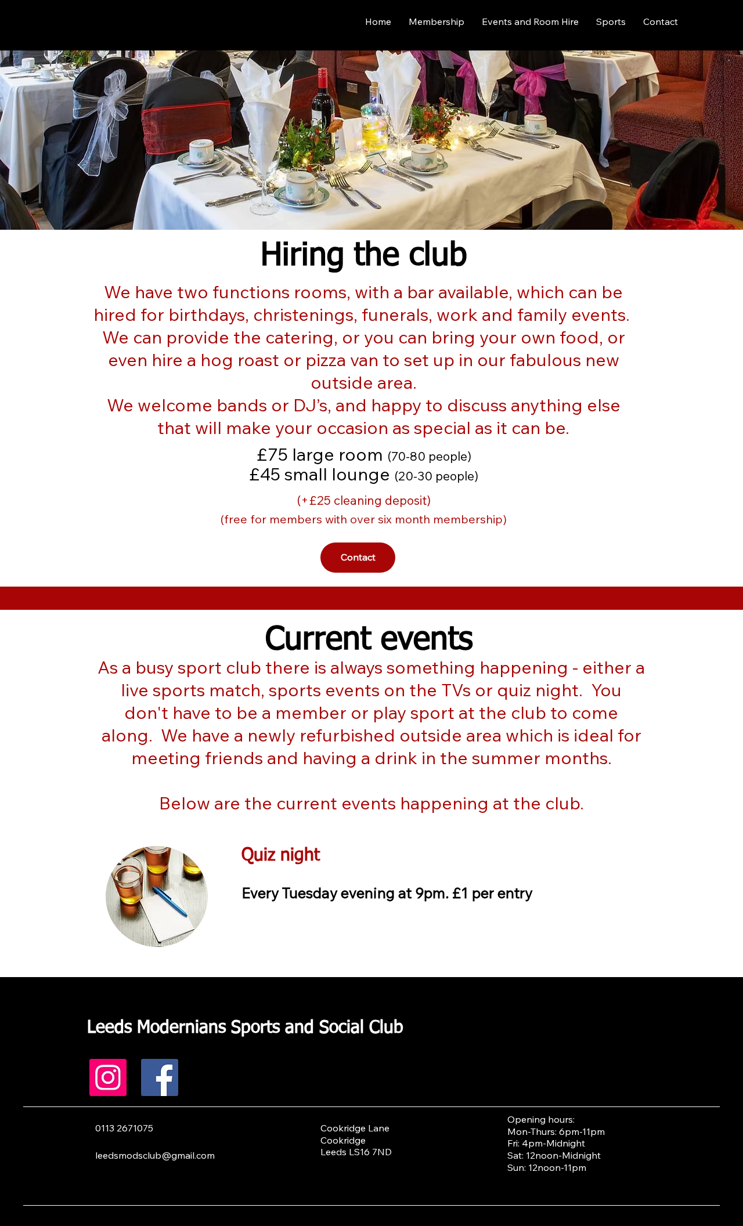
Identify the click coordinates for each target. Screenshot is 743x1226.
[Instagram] (108, 1077)
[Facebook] (159, 1077)
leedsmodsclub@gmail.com (155, 1155)
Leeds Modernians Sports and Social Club (245, 1028)
